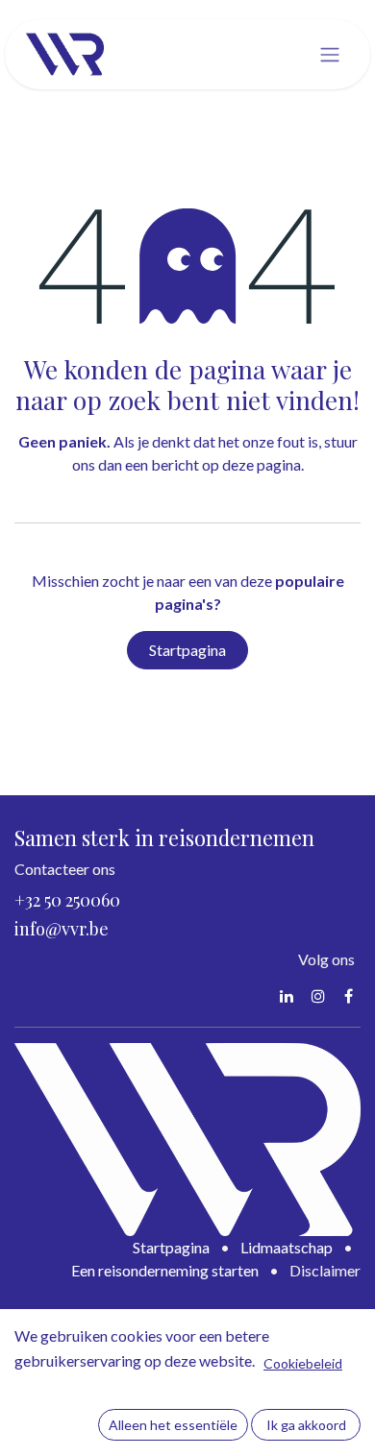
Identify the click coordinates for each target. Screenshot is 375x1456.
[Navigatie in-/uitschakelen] (330, 55)
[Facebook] (348, 995)
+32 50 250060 (67, 899)
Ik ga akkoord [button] (306, 1425)
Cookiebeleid (302, 1363)
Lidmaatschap (286, 1247)
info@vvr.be (61, 928)
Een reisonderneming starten (165, 1270)
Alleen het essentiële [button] (173, 1425)
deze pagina (261, 464)
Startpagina (187, 650)
